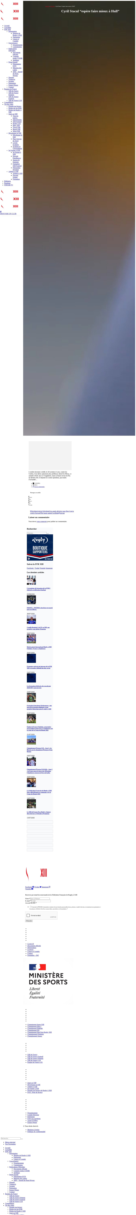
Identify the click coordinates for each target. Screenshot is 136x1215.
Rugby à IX (17, 123)
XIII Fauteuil (17, 122)
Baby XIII (16, 125)
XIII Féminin (17, 120)
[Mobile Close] (2, 1136)
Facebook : (30, 568)
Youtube (42, 568)
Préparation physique (16, 169)
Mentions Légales (33, 1130)
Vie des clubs (8, 104)
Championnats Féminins (36, 1019)
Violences (11, 79)
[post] (31, 584)
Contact (11, 87)
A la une (52, 6)
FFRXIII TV (8, 185)
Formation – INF (33, 940)
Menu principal (10, 1142)
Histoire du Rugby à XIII (17, 34)
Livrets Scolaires (16, 144)
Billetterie (7, 181)
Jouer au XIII (12, 114)
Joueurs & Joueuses (16, 161)
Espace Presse (13, 85)
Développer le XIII (14, 133)
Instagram (49, 568)
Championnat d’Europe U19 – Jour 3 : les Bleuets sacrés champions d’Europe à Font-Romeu (40, 749)
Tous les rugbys (15, 117)
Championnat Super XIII (36, 1009)
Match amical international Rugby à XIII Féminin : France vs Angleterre (39, 647)
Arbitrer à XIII (13, 171)
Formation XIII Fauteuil (17, 165)
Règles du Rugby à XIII (17, 1211)
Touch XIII (16, 127)
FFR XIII (7, 29)
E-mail (28, 901)
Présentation (12, 31)
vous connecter (42, 521)
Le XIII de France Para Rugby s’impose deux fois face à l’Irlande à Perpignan (39, 812)
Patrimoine (16, 37)
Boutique (7, 183)
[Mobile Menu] (0, 212)
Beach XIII (16, 129)
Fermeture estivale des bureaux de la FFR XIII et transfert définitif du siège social (39, 667)
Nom (27, 899)
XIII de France (13, 91)
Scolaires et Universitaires (17, 147)
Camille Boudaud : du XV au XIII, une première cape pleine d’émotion (38, 628)
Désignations (32, 932)
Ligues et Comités (16, 40)
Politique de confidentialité (36, 1132)
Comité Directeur (34, 1101)
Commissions (17, 47)
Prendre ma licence (14, 106)
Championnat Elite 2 (35, 1011)
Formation (16, 179)
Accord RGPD (31, 903)
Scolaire (11, 81)
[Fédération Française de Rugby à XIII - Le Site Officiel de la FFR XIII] (9, 14)
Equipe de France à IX (35, 1051)
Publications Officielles (12, 50)
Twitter (37, 568)
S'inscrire (29, 921)
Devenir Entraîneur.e (17, 157)
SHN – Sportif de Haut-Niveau (18, 73)
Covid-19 (31, 929)
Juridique (16, 60)
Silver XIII (16, 131)
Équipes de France (10, 89)
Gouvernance (13, 43)
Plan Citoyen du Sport (17, 140)
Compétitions (8, 102)
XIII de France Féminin (13, 94)
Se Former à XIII (14, 150)
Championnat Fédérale (35, 1013)
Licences (31, 934)
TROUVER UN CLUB (8, 214)
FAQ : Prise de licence (35, 1079)
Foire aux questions (34, 1105)
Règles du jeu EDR (15, 108)
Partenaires (12, 83)
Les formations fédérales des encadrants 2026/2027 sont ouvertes (39, 687)
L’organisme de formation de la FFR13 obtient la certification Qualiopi (38, 589)
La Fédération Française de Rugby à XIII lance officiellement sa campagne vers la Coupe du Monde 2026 (39, 792)
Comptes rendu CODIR (17, 57)
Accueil (6, 26)
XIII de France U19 (15, 100)
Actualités (7, 27)
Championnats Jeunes (35, 1021)
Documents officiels (16, 53)
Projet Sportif (12, 62)
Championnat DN (34, 1015)
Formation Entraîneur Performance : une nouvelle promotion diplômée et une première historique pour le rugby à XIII (39, 707)
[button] (59, 497)
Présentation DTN (20, 1176)
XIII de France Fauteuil (13, 98)
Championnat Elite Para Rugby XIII (40, 1017)
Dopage (11, 77)
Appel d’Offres (33, 1107)
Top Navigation (10, 1144)
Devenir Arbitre (15, 176)
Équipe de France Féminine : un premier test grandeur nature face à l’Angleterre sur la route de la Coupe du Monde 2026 (40, 728)
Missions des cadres (20, 1178)
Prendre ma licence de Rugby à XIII (40, 1077)
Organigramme (18, 45)
